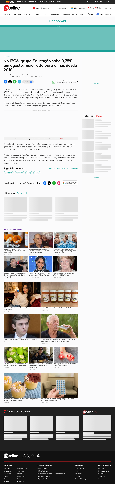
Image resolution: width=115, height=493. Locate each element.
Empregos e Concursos (70, 14)
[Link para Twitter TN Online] (28, 456)
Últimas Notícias (22, 468)
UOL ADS (58, 2)
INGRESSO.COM (21, 2)
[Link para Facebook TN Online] (24, 456)
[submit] (106, 8)
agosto (8, 173)
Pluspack (101, 479)
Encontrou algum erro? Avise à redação (63, 168)
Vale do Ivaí (27, 14)
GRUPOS (19, 173)
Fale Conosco (79, 468)
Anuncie (77, 471)
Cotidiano (7, 479)
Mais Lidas (7, 468)
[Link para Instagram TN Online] (33, 456)
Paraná (37, 14)
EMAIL (107, 2)
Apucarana (7, 14)
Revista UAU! (55, 14)
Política (45, 14)
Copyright (78, 476)
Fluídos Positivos (42, 471)
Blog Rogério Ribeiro (43, 479)
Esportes (6, 481)
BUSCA (89, 2)
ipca (37, 173)
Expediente (78, 473)
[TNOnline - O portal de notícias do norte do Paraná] (12, 8)
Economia (57, 21)
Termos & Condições (81, 479)
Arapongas (17, 14)
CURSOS (44, 2)
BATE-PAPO (98, 2)
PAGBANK (38, 2)
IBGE (29, 173)
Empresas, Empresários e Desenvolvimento (51, 473)
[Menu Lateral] (110, 8)
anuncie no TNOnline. (60, 139)
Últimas (90, 14)
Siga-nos (26, 81)
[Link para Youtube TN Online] (38, 456)
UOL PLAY (51, 2)
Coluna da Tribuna (43, 468)
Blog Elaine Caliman (43, 476)
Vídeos (82, 14)
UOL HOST (31, 2)
